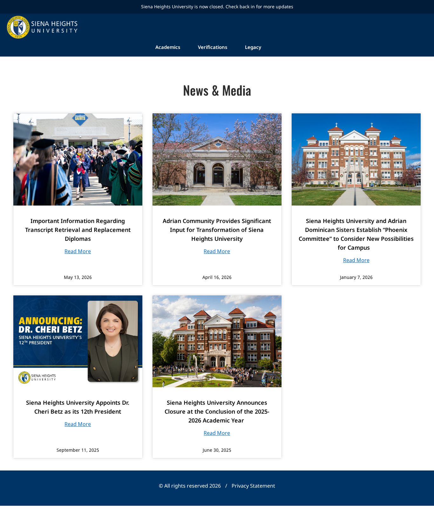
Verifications (212, 47)
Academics (167, 47)
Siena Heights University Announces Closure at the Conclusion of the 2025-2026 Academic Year (217, 411)
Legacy (253, 47)
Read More (77, 251)
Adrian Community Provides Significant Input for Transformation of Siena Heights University (217, 229)
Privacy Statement (253, 485)
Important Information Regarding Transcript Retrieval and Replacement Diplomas (78, 229)
